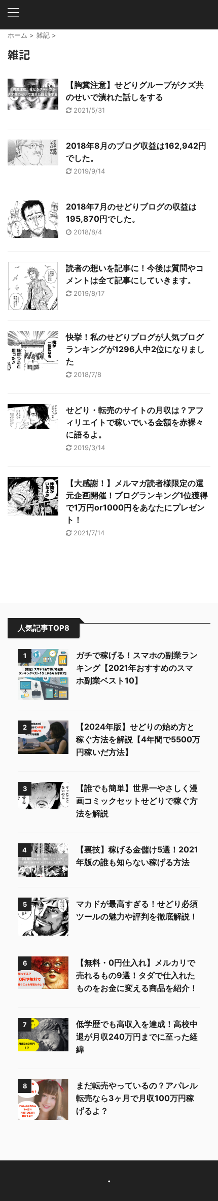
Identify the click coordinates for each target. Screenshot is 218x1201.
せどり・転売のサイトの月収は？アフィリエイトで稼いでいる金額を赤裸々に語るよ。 (135, 422)
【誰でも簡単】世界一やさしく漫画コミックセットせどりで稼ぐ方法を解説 (137, 800)
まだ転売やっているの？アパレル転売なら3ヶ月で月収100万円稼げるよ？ (137, 1098)
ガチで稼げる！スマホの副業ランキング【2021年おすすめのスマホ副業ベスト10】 (137, 667)
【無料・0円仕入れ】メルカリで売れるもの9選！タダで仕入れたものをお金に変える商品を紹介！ (137, 975)
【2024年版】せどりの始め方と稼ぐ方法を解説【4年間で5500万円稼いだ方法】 (138, 739)
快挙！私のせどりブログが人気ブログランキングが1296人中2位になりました (135, 349)
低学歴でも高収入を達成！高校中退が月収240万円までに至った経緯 (137, 1036)
